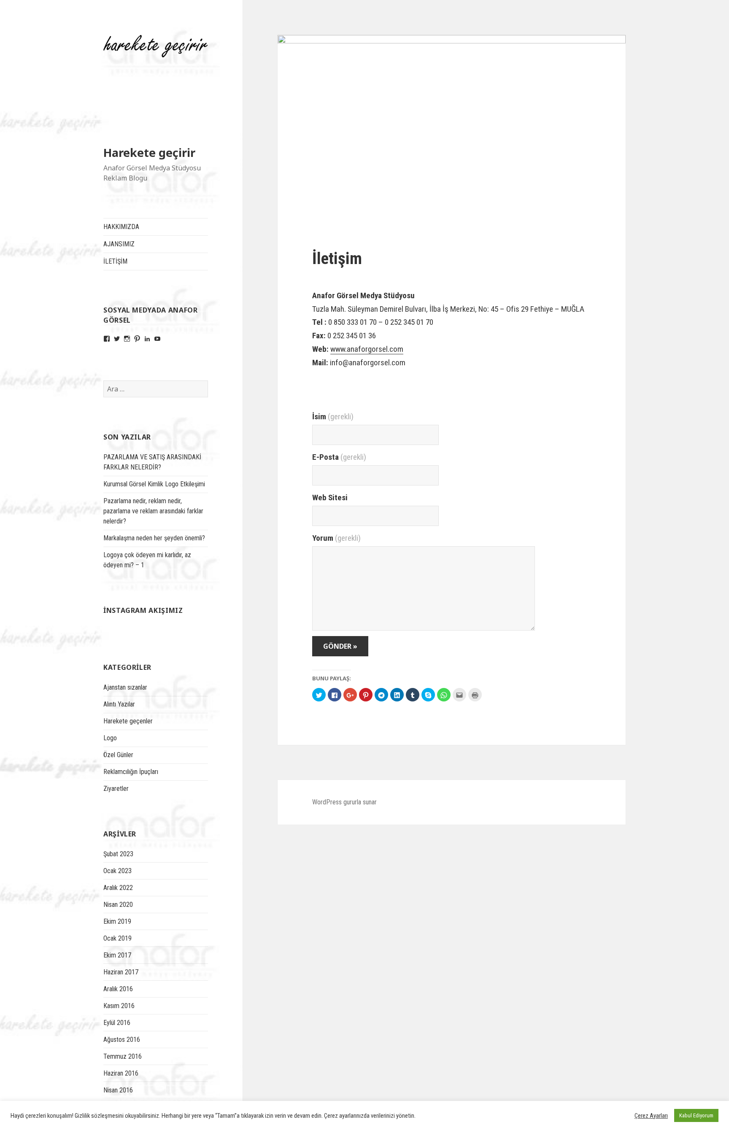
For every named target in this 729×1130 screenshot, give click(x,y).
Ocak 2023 (117, 871)
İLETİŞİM (115, 261)
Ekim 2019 (117, 921)
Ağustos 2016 (121, 1040)
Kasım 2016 (119, 1006)
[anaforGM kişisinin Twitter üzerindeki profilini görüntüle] (116, 338)
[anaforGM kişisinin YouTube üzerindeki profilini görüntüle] (157, 338)
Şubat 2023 (118, 854)
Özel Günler (118, 755)
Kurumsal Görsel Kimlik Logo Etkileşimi (154, 484)
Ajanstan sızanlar (125, 687)
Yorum (336, 538)
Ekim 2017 (117, 955)
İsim (333, 416)
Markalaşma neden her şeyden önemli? (154, 538)
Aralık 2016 (118, 989)
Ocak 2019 (117, 938)
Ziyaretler (116, 789)
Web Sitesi (330, 497)
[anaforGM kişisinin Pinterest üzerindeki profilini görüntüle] (137, 338)
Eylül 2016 (116, 1023)
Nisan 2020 (118, 905)
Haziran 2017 (120, 972)
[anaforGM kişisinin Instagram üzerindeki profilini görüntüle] (127, 338)
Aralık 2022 (118, 888)
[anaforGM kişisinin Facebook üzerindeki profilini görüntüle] (106, 338)
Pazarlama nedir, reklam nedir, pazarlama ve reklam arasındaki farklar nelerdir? (153, 511)
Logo (110, 738)
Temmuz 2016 (122, 1056)
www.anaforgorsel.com (366, 349)
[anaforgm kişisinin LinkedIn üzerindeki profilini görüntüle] (147, 338)
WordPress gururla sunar (344, 802)
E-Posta (339, 457)
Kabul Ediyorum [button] (696, 1115)
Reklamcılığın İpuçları (130, 772)
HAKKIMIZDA (121, 227)
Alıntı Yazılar (119, 704)
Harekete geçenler (128, 721)
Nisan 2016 (118, 1090)
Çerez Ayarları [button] (651, 1115)
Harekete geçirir (149, 152)
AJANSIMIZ (119, 244)
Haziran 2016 (120, 1073)
